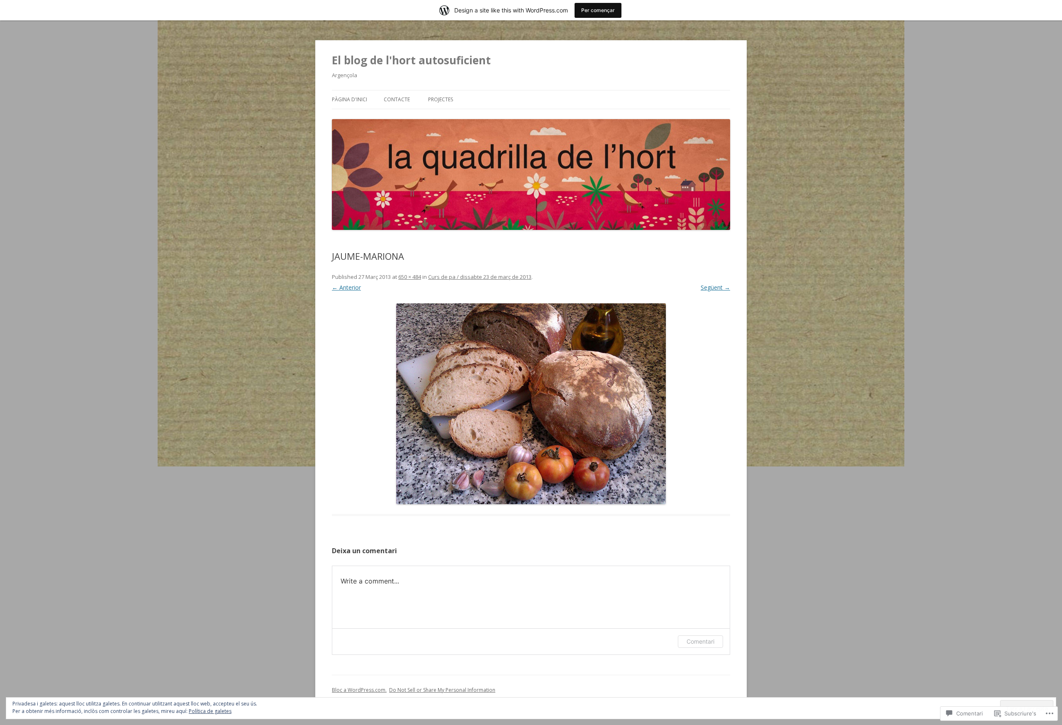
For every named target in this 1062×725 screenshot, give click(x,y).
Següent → (715, 287)
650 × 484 (409, 277)
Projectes (440, 99)
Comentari (700, 641)
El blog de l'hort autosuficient (411, 60)
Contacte (397, 99)
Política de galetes (210, 711)
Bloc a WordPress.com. (359, 689)
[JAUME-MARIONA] (531, 403)
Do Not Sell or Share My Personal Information (442, 689)
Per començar (598, 10)
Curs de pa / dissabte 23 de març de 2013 (479, 277)
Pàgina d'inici (349, 99)
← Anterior (346, 287)
